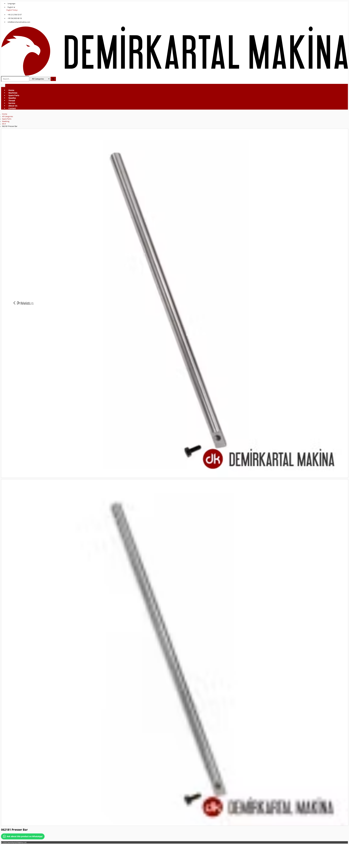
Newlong (5, 121)
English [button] (10, 7)
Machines (12, 92)
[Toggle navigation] (3, 85)
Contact (12, 108)
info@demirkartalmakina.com (19, 22)
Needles (12, 98)
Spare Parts (13, 95)
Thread (11, 100)
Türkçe (15, 10)
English (9, 10)
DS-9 (4, 124)
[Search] (53, 79)
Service (11, 103)
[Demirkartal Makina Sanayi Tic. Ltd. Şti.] (174, 75)
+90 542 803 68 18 (15, 18)
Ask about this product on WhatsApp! (25, 836)
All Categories (7, 116)
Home (11, 90)
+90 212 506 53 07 (15, 14)
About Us (12, 105)
